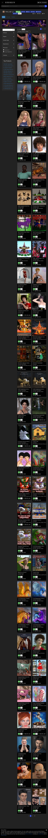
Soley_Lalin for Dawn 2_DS (38, 258)
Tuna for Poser (36, 572)
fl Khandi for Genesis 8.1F (9, 74)
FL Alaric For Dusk (22, 779)
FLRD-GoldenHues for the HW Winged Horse (27, 389)
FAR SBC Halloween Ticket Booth (25, 363)
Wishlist (15, 13)
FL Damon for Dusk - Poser (23, 806)
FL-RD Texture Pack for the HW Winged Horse (13, 69)
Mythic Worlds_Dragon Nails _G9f (40, 50)
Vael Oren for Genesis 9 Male (24, 101)
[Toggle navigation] (2, 2)
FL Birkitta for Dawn (22, 753)
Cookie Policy (40, 833)
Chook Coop (35, 441)
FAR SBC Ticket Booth (8, 64)
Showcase (8, 16)
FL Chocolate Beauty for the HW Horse (11, 85)
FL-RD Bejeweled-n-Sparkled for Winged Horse (13, 88)
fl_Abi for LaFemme (7, 78)
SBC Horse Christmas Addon (24, 520)
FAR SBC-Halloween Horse (9, 71)
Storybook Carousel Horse (23, 546)
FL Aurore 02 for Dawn (22, 729)
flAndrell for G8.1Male (22, 179)
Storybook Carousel (37, 520)
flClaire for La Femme (37, 677)
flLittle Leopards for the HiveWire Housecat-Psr (13, 76)
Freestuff (39, 11)
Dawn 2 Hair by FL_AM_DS (38, 127)
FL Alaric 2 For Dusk (8, 81)
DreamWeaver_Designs (43, 705)
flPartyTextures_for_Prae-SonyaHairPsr (26, 127)
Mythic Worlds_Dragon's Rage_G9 (25, 50)
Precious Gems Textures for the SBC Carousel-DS (28, 258)
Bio (20, 13)
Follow (18, 11)
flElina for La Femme (22, 572)
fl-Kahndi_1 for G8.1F (37, 284)
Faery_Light (21, 53)
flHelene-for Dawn (36, 650)
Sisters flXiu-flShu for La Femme (24, 467)
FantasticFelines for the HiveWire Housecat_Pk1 (28, 677)
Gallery (33, 11)
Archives (13, 16)
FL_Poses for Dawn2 (8, 67)
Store (28, 11)
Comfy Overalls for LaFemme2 (24, 153)
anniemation (21, 156)
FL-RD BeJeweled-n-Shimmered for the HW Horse (14, 86)
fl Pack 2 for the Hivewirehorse (24, 650)
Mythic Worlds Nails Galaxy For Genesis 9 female (28, 77)
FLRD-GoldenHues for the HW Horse (11, 83)
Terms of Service (29, 833)
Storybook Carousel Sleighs (38, 493)
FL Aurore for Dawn (37, 806)
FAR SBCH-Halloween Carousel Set (11, 72)
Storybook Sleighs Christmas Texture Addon (27, 493)
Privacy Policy (3, 835)
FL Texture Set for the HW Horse (10, 65)
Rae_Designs (41, 260)
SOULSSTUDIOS (42, 653)
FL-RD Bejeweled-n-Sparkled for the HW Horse (27, 624)
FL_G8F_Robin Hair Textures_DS (40, 153)
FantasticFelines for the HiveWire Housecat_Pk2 (28, 703)
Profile (23, 11)
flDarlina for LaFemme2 (38, 310)
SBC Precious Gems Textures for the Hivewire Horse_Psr (30, 232)
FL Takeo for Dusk (36, 779)
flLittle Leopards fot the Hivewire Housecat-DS (13, 79)
